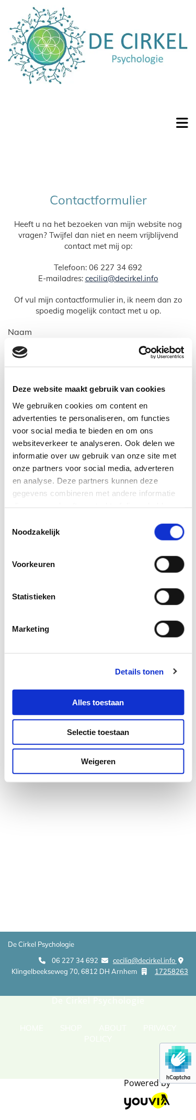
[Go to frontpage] (81, 129)
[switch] (169, 564)
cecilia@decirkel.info (121, 278)
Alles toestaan (98, 702)
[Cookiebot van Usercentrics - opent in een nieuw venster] (139, 352)
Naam (20, 332)
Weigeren (98, 761)
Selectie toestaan (98, 731)
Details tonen (139, 671)
